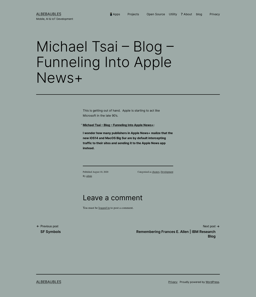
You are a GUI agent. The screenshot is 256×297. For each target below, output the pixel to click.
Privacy (172, 282)
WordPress (212, 282)
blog (199, 14)
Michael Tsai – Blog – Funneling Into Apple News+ (118, 125)
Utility (173, 14)
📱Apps (114, 14)
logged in (104, 208)
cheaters (156, 171)
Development (167, 171)
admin (89, 175)
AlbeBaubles (48, 14)
